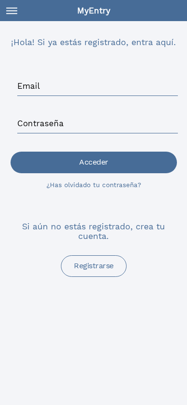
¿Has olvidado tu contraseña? (94, 185)
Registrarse (94, 265)
